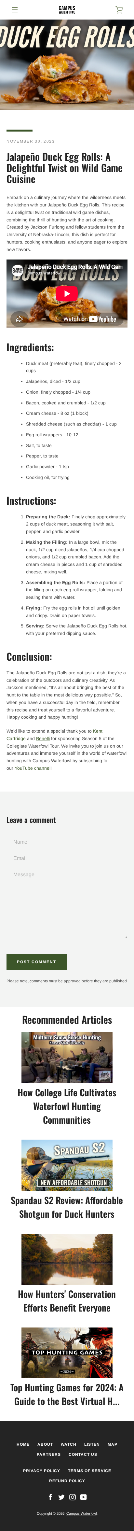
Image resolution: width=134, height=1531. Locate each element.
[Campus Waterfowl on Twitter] (61, 1496)
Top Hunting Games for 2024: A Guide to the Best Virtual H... (67, 1394)
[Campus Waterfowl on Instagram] (72, 1496)
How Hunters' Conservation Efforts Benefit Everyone (67, 1300)
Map (112, 1444)
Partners (49, 1454)
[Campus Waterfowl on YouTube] (83, 1496)
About (45, 1444)
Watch (68, 1444)
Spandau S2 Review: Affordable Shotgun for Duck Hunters (67, 1206)
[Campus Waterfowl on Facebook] (50, 1496)
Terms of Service (89, 1470)
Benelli (43, 738)
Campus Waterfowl (81, 1513)
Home (23, 1444)
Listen (92, 1444)
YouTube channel (32, 768)
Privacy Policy (41, 1470)
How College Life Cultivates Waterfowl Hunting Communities (67, 1106)
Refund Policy (67, 1481)
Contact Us (83, 1454)
